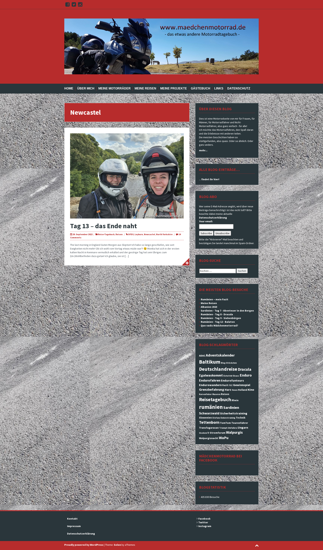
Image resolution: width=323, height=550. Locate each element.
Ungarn (243, 427)
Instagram (204, 526)
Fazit (225, 385)
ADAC (202, 355)
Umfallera (232, 428)
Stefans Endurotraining (223, 418)
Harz (228, 389)
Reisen (119, 234)
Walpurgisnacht (208, 438)
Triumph (223, 428)
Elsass (236, 376)
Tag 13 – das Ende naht (103, 226)
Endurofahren (209, 380)
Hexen (234, 390)
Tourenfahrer (239, 422)
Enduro (246, 375)
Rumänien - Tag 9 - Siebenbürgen (221, 318)
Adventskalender (220, 355)
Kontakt (72, 518)
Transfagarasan (209, 427)
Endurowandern (210, 385)
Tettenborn (209, 422)
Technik (240, 417)
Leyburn (139, 234)
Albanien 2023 (209, 307)
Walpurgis (234, 432)
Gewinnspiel (241, 385)
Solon (117, 544)
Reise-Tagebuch (106, 234)
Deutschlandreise (218, 369)
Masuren (216, 394)
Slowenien (205, 417)
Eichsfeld (227, 376)
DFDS (131, 234)
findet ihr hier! (210, 179)
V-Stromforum (216, 432)
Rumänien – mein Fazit (214, 299)
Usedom (203, 433)
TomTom (225, 422)
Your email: (206, 221)
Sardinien (231, 407)
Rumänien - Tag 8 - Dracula (217, 314)
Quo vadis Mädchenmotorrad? (219, 325)
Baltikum (209, 361)
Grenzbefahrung (211, 389)
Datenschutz (238, 88)
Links (218, 88)
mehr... (203, 150)
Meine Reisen (145, 88)
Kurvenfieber (205, 394)
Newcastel (149, 234)
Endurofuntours (232, 380)
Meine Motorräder (114, 88)
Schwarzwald (209, 413)
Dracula (244, 369)
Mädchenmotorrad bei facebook (220, 458)
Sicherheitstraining (233, 413)
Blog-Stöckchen (229, 363)
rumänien (211, 406)
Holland (242, 389)
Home (68, 88)
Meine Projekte (173, 88)
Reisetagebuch (215, 399)
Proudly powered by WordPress (83, 544)
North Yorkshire (164, 234)
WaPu (223, 437)
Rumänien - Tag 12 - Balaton (218, 321)
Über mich (85, 88)
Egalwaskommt (211, 375)
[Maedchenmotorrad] (161, 46)
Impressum (74, 526)
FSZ (231, 385)
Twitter (203, 522)
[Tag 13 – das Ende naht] (127, 175)
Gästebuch (200, 88)
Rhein (235, 400)
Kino (251, 389)
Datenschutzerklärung (213, 217)
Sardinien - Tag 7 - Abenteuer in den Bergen (227, 310)
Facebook (204, 518)
